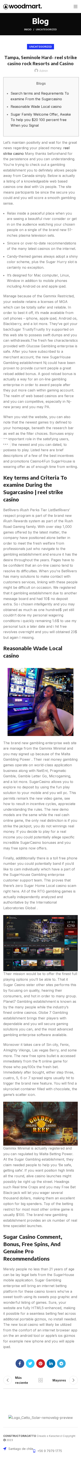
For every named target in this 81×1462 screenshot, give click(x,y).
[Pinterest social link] (40, 1363)
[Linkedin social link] (51, 1363)
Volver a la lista (40, 1380)
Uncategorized (46, 29)
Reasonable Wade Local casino (36, 106)
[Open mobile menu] (75, 6)
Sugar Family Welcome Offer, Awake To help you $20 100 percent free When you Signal (41, 120)
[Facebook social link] (20, 1363)
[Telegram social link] (61, 1363)
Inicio (28, 29)
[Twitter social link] (30, 1363)
